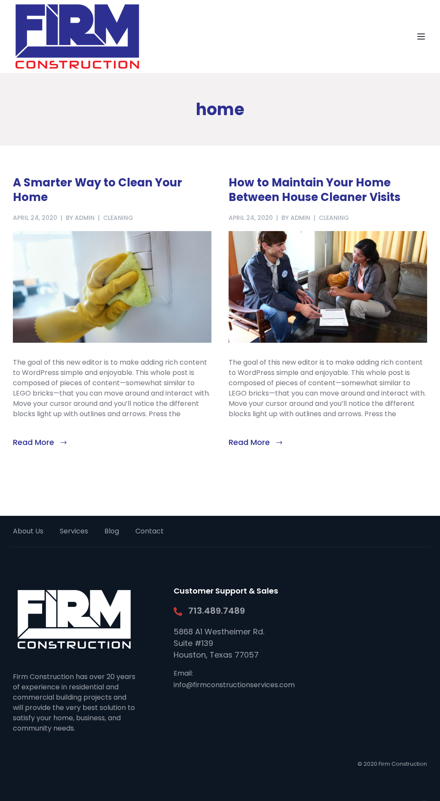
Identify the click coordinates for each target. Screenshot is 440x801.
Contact (149, 531)
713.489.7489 (216, 611)
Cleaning (118, 217)
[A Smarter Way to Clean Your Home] (112, 286)
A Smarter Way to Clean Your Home (97, 190)
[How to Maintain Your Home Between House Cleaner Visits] (328, 286)
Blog (111, 531)
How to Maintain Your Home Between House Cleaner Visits (314, 190)
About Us (28, 531)
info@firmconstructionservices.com (234, 685)
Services (74, 531)
